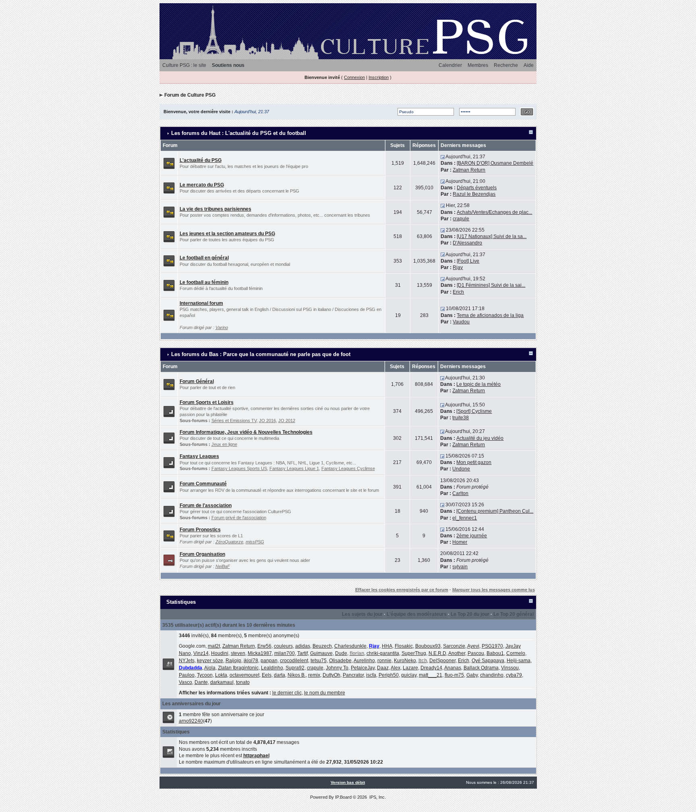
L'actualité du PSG (201, 160)
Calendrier (450, 65)
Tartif (302, 653)
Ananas (452, 668)
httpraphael (256, 755)
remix (314, 675)
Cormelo (515, 653)
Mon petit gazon (473, 462)
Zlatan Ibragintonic (238, 668)
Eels (266, 675)
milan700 (284, 653)
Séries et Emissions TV (234, 420)
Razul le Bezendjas (474, 194)
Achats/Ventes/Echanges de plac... (494, 212)
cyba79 (514, 675)
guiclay (408, 675)
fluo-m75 (454, 675)
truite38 (460, 417)
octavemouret (244, 675)
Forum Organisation (202, 554)
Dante (201, 682)
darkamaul (222, 682)
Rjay (458, 267)
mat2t (214, 646)
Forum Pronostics (200, 529)
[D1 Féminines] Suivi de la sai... (491, 285)
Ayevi (473, 646)
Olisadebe (340, 660)
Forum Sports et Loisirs (207, 402)
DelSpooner (442, 660)
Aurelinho (364, 660)
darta (279, 675)
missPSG (255, 541)
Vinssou (510, 668)
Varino (221, 327)
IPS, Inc (377, 797)
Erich (458, 292)
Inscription (379, 77)
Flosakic (404, 646)
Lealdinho (272, 668)
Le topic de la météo (478, 384)
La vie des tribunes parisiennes (215, 209)
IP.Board (343, 797)
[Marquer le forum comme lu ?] (169, 163)
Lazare (410, 668)
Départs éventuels (477, 188)
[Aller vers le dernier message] (443, 157)
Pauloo (187, 675)
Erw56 (264, 646)
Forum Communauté (203, 484)
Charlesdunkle (350, 646)
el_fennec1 (464, 518)
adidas (302, 646)
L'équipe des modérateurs (417, 614)
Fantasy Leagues (199, 456)
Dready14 (431, 668)
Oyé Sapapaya (488, 660)
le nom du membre (324, 693)
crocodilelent (294, 660)
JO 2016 (267, 420)
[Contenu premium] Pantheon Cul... (494, 511)
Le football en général (204, 258)
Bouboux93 (428, 646)
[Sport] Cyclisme (474, 411)
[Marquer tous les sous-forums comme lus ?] (169, 411)
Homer (459, 542)
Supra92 (295, 668)
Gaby (472, 675)
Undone (461, 469)
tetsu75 (319, 660)
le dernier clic (287, 693)
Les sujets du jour (362, 614)
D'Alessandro (467, 243)
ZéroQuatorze (229, 541)
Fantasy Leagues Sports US (239, 468)
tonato (243, 682)
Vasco (185, 682)
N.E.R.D (437, 653)
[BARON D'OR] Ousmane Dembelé (495, 163)
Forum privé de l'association (238, 517)
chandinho (491, 675)
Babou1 (495, 653)
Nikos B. (297, 675)
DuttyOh (331, 675)
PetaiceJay (363, 668)
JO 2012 (286, 420)
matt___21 (430, 675)
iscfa (371, 675)
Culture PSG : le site (184, 65)
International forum (201, 303)
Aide (529, 65)
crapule (461, 219)
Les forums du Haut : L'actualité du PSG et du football (238, 133)
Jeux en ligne (224, 444)
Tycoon (205, 675)
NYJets (187, 660)
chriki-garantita (383, 653)
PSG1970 (492, 646)
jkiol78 (251, 660)
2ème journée (471, 536)
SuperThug (414, 653)
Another (456, 653)
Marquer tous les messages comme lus (493, 589)
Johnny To (337, 668)
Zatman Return (469, 170)
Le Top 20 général (513, 614)
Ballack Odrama (481, 668)
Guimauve (321, 653)
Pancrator (353, 675)
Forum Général (197, 381)
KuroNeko (405, 660)
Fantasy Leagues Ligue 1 (294, 468)
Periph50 (389, 675)
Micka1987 (260, 653)
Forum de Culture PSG (189, 95)
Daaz (383, 668)
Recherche (506, 65)
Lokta (221, 675)
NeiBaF (222, 566)
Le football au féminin (204, 282)
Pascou (476, 653)
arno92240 (191, 721)
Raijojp (233, 660)
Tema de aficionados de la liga (490, 315)
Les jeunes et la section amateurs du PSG (227, 233)
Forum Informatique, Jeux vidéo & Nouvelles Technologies (246, 432)
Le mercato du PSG (202, 185)
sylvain (460, 567)
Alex (395, 668)
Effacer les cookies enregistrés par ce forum (401, 589)
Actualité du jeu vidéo (479, 438)
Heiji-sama (518, 660)
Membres (478, 65)
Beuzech (322, 646)
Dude (341, 653)
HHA (387, 646)
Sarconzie (454, 646)
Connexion (354, 77)
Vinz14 (201, 653)
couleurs (283, 646)
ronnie (384, 660)
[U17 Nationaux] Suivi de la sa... (491, 236)
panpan (269, 660)
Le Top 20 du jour (470, 614)
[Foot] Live (468, 261)
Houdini (219, 653)
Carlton (460, 493)
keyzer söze (210, 660)
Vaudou (461, 322)
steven (238, 653)
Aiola (209, 668)
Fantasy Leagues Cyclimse (348, 468)
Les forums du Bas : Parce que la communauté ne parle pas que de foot (260, 354)
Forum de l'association (206, 505)
